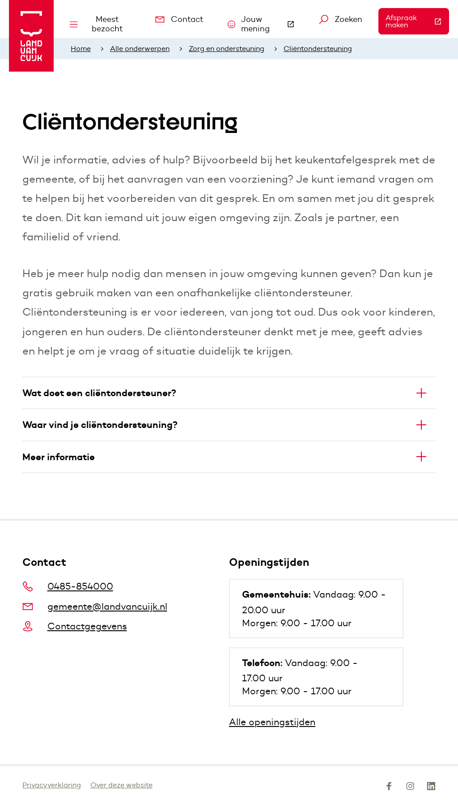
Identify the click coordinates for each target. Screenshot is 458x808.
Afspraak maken (417, 21)
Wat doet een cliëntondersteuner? (99, 393)
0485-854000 (80, 586)
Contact (187, 19)
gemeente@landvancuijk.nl (107, 606)
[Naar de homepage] (31, 36)
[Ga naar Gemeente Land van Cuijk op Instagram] (410, 788)
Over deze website (121, 785)
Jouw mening (272, 24)
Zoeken (348, 19)
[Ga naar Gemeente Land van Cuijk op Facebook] (389, 788)
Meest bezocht (107, 24)
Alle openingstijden (272, 721)
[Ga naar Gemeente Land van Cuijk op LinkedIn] (431, 788)
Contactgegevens (87, 626)
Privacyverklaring (51, 785)
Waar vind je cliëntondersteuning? (100, 425)
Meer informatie (58, 457)
